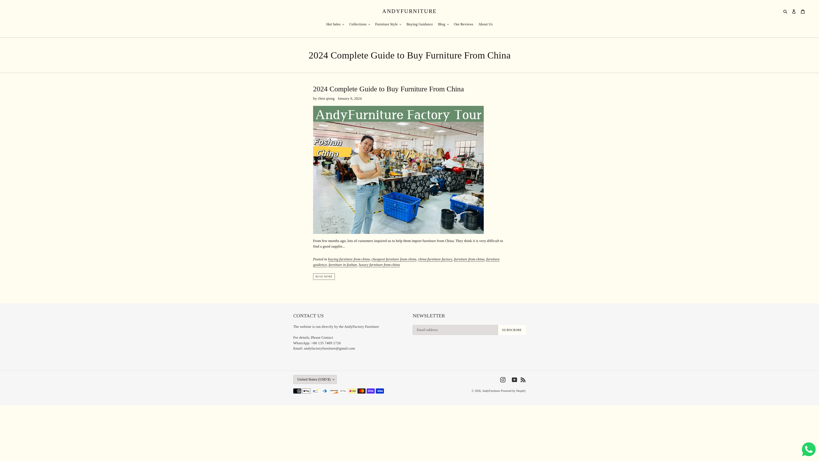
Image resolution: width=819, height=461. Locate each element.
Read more (324, 276)
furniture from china (469, 259)
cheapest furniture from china (394, 259)
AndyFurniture (409, 11)
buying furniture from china (349, 259)
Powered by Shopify (513, 390)
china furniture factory (435, 259)
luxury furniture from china (379, 265)
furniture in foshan (343, 265)
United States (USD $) (314, 379)
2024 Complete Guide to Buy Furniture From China (388, 89)
